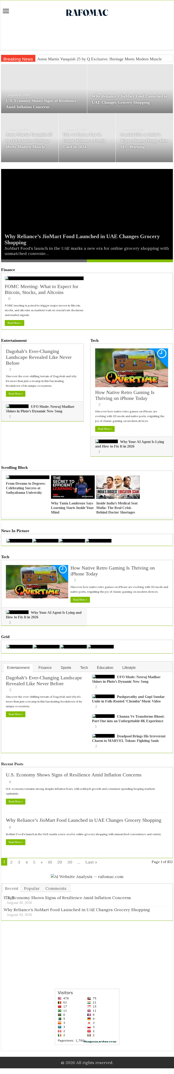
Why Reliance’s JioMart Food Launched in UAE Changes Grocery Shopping (83, 820)
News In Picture (15, 530)
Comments (55, 888)
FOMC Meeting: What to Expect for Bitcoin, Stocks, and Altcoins (41, 289)
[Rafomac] (87, 11)
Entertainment (14, 340)
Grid (5, 636)
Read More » (14, 323)
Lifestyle (129, 668)
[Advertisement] (87, 35)
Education (105, 668)
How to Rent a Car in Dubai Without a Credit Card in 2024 (84, 140)
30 (69, 862)
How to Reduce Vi (52, 59)
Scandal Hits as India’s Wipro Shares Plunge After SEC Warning (144, 140)
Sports (66, 668)
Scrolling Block (14, 467)
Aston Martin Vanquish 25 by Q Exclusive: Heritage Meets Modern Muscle (29, 140)
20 (59, 862)
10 (50, 862)
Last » (91, 862)
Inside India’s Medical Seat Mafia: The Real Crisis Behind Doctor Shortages (117, 507)
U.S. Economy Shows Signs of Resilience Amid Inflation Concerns (74, 775)
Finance (8, 269)
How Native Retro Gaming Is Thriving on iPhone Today (125, 395)
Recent (11, 888)
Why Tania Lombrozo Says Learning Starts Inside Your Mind (72, 507)
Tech (94, 340)
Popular (32, 888)
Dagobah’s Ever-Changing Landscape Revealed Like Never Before (39, 357)
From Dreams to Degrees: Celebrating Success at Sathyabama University (26, 488)
